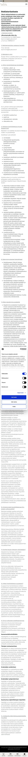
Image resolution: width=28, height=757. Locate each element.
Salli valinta (14, 402)
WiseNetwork (17, 749)
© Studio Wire (4, 747)
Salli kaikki (14, 397)
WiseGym (24, 747)
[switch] (24, 378)
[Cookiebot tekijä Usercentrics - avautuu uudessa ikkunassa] (20, 349)
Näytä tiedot (20, 392)
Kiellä (14, 406)
